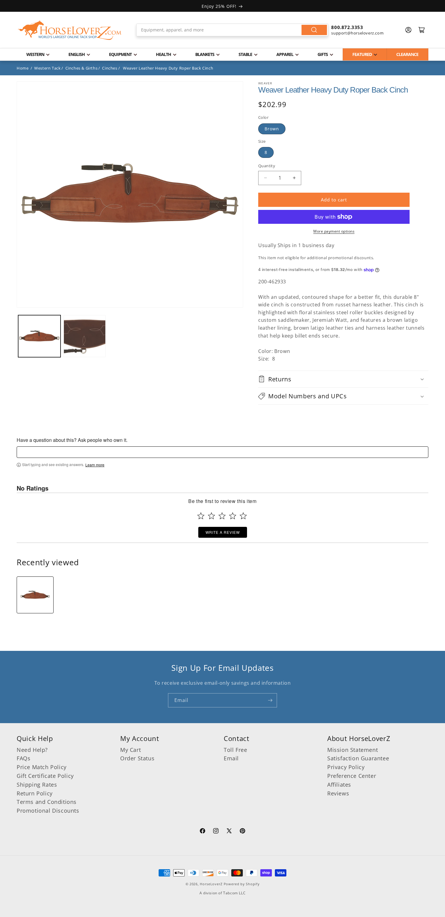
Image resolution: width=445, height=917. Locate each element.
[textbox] (222, 452)
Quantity (266, 165)
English (76, 54)
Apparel (284, 54)
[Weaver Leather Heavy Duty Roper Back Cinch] (35, 595)
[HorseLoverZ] (70, 30)
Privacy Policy (345, 767)
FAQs (23, 758)
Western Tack (47, 68)
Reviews (338, 793)
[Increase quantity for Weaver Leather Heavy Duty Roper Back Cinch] (294, 178)
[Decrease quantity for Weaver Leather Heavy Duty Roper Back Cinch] (265, 178)
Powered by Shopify (242, 884)
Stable (245, 54)
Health (163, 54)
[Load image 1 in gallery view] (39, 336)
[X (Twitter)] (229, 831)
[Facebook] (202, 831)
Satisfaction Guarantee (358, 758)
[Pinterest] (242, 831)
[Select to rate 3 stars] (222, 516)
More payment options (333, 231)
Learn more (94, 464)
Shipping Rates (37, 784)
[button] (343, 379)
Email (231, 758)
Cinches (109, 68)
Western (35, 54)
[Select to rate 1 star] (201, 516)
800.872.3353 (347, 27)
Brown (272, 129)
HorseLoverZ (211, 884)
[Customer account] (408, 30)
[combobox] (232, 30)
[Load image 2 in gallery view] (85, 336)
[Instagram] (215, 831)
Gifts (323, 54)
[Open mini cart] (421, 30)
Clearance (407, 54)
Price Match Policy (42, 767)
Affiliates (339, 784)
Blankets (204, 54)
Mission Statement (352, 749)
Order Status (137, 758)
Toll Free (235, 749)
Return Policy (35, 793)
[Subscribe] (270, 700)
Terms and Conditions (47, 801)
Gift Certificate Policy (45, 775)
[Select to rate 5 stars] (243, 516)
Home (22, 68)
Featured (362, 54)
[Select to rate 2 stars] (211, 516)
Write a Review (223, 532)
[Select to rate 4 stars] (232, 516)
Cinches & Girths (81, 68)
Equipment (120, 54)
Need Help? (32, 749)
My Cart (130, 749)
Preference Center (351, 775)
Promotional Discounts (48, 810)
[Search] (314, 30)
